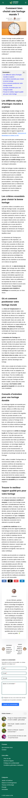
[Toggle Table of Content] (23, 72)
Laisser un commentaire (10, 704)
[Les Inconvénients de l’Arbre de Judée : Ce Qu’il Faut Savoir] (4, 737)
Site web (5, 678)
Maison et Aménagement (14, 19)
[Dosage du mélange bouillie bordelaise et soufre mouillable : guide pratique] (4, 719)
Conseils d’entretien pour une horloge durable (12, 89)
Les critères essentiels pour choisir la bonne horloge (13, 80)
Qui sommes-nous (7, 747)
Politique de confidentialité (11, 763)
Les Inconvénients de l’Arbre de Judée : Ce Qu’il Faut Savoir (17, 736)
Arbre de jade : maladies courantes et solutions (17, 724)
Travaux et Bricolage (8, 785)
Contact (4, 749)
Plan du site (7, 758)
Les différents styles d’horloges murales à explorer (12, 76)
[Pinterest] (16, 581)
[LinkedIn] (22, 581)
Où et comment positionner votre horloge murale (13, 84)
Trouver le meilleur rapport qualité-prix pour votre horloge (13, 93)
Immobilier (5, 789)
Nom (4, 668)
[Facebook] (4, 581)
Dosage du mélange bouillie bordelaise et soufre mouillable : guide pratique (17, 718)
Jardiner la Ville (9, 795)
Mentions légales (9, 761)
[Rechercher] (3, 2)
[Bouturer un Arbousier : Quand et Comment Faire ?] (4, 731)
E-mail (5, 673)
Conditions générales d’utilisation (13, 765)
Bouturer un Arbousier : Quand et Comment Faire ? (16, 730)
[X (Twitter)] (10, 581)
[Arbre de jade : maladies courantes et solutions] (4, 725)
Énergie (4, 787)
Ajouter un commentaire (9, 683)
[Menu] (25, 2)
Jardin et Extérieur (7, 780)
